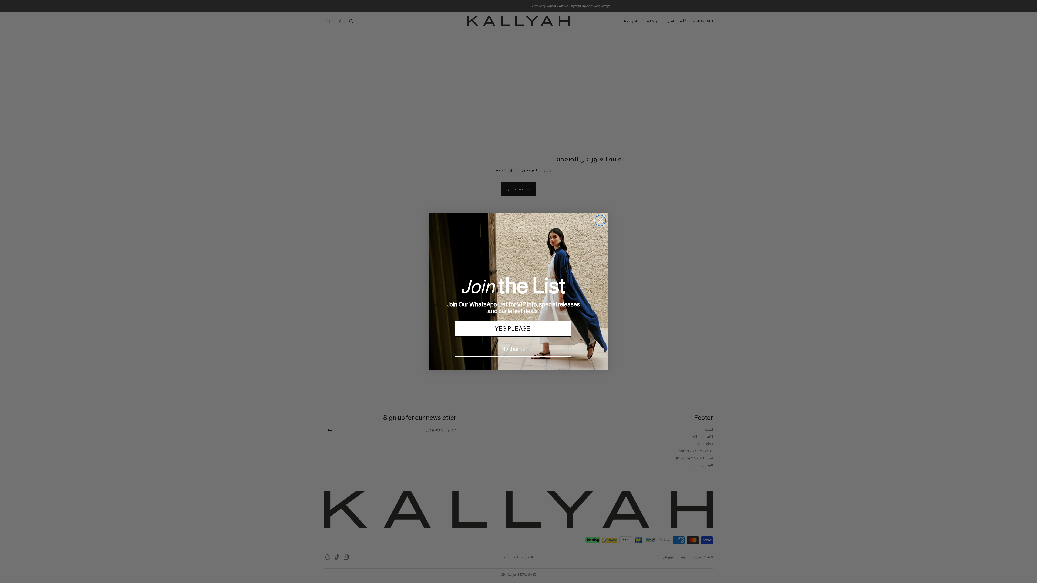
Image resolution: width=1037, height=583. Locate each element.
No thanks (513, 349)
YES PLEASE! (513, 328)
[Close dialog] (600, 220)
